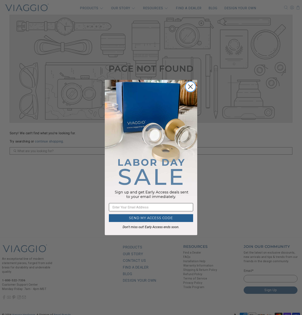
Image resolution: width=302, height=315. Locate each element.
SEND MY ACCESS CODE (151, 218)
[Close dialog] (190, 87)
